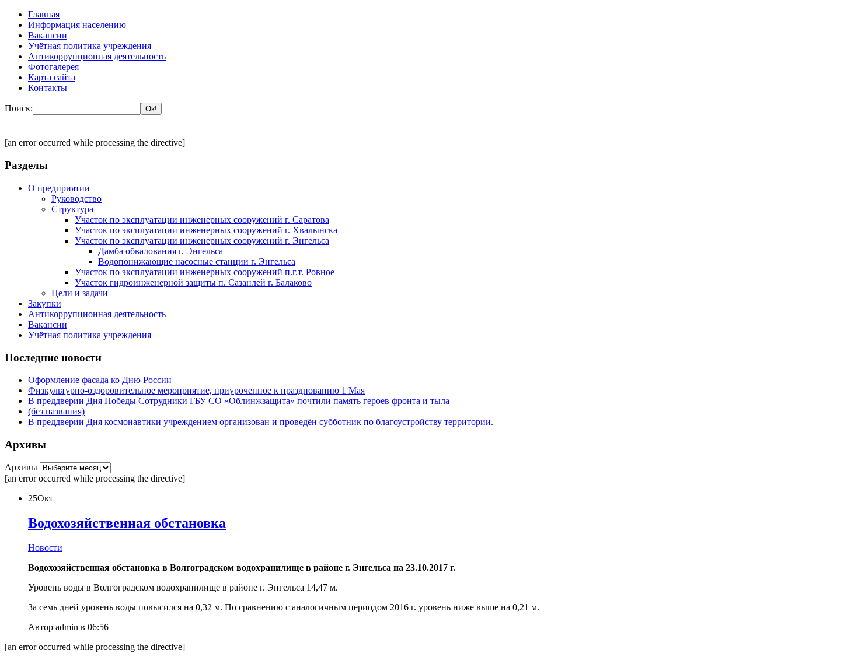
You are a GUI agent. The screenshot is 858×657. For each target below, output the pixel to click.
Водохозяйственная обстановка (127, 522)
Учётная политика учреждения (89, 46)
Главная (44, 14)
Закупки (44, 303)
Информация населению (77, 25)
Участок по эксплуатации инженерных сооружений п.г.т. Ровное (204, 272)
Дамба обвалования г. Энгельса (160, 251)
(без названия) (56, 411)
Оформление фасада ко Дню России (100, 380)
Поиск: (19, 108)
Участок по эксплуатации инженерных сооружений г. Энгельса (202, 240)
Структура (72, 209)
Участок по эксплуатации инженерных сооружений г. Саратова (202, 219)
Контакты (47, 88)
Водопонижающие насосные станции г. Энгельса (196, 261)
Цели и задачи (79, 293)
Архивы (22, 467)
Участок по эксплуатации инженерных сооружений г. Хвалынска (206, 230)
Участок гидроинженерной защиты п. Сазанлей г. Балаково (193, 282)
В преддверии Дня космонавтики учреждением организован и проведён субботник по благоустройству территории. (260, 422)
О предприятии (59, 188)
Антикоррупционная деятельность (97, 56)
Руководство (76, 198)
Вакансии (47, 35)
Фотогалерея (53, 67)
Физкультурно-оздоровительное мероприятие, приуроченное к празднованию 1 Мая (196, 390)
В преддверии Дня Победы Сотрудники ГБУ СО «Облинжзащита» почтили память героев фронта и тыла (238, 401)
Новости (45, 548)
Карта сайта (51, 77)
